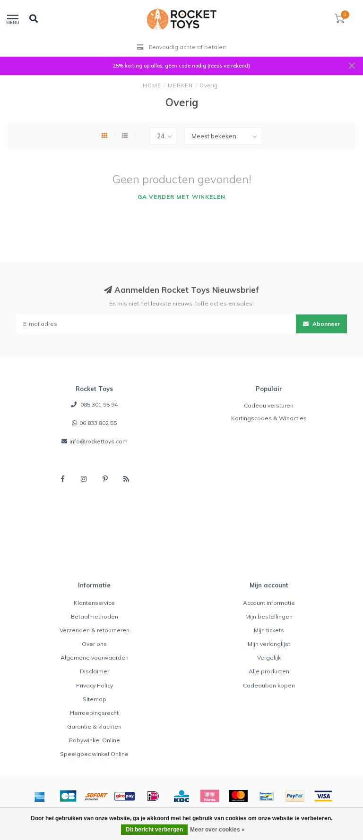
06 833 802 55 (98, 422)
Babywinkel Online (94, 740)
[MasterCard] (238, 796)
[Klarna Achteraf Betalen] (210, 796)
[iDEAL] (153, 796)
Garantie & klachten (94, 726)
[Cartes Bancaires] (68, 796)
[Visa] (323, 796)
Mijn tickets (269, 630)
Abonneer (325, 323)
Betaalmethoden (94, 616)
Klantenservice (94, 602)
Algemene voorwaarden (94, 657)
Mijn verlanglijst (269, 643)
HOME (152, 85)
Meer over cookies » (217, 829)
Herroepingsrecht (94, 712)
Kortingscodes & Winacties (269, 418)
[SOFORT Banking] (96, 796)
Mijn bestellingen (269, 616)
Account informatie (269, 602)
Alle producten (269, 671)
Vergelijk (269, 657)
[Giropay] (125, 796)
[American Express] (40, 796)
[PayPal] (295, 796)
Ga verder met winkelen (181, 196)
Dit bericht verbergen (154, 829)
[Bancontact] (266, 796)
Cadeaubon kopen (269, 685)
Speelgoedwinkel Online (94, 753)
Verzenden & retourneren (95, 630)
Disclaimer (94, 671)
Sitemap (94, 699)
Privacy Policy (94, 685)
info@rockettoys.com (98, 441)
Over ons (94, 643)
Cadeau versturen (269, 405)
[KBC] (181, 796)
